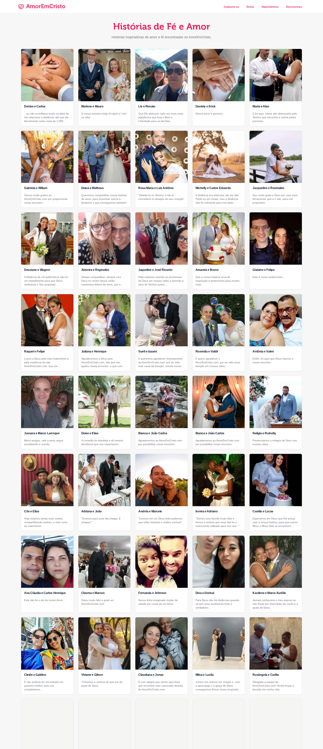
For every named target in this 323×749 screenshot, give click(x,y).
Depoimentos (270, 6)
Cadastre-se (231, 6)
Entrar (250, 6)
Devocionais (294, 6)
